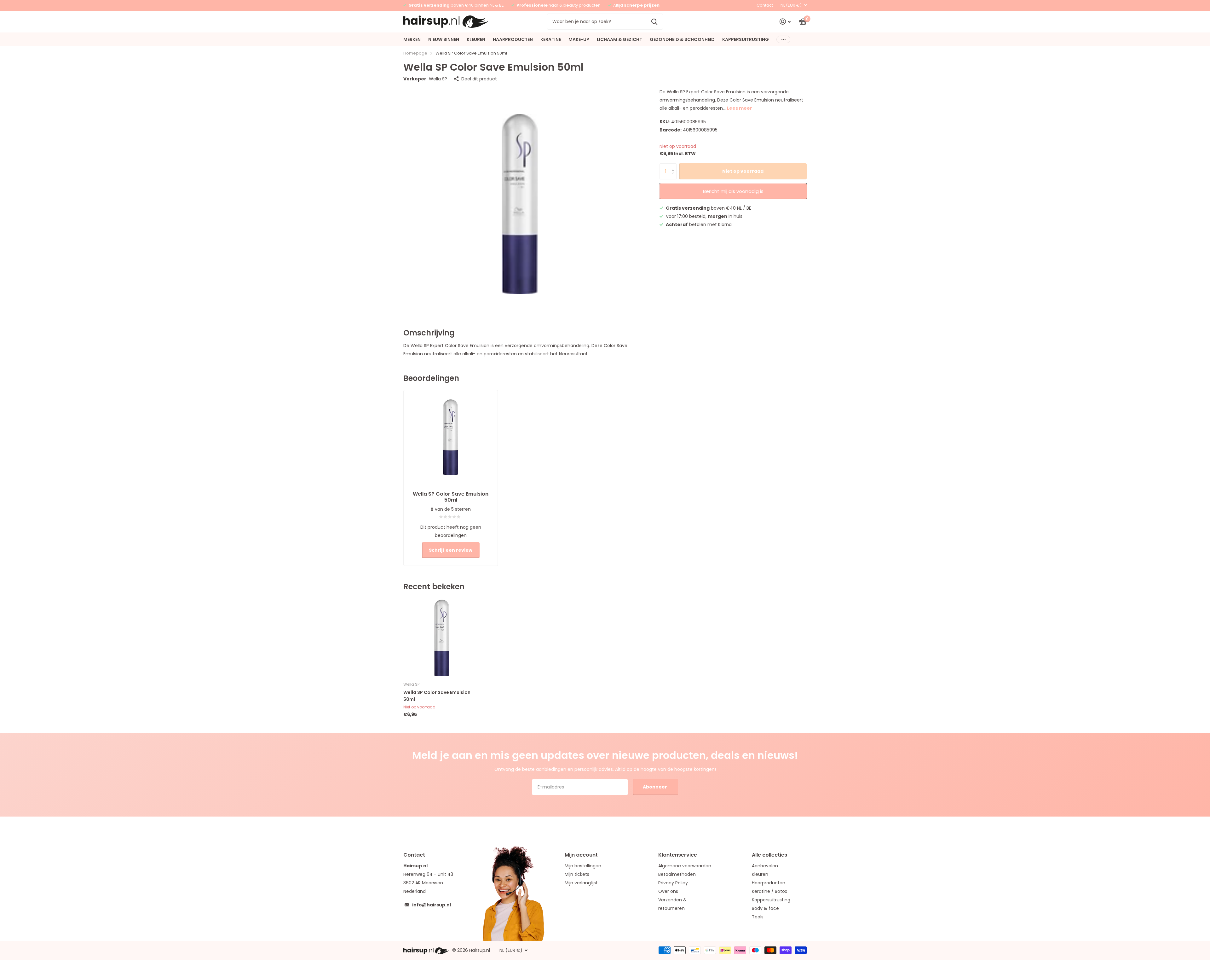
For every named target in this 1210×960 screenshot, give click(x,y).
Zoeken (654, 21)
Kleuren (760, 874)
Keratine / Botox (769, 891)
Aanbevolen (765, 866)
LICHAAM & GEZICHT (619, 39)
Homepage (415, 53)
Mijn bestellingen (583, 866)
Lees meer (739, 108)
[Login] (785, 22)
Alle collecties (769, 854)
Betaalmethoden (677, 874)
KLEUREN (476, 39)
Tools (757, 917)
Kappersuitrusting (771, 900)
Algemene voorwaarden (684, 866)
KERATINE (550, 39)
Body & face (765, 908)
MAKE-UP (578, 39)
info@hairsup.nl (431, 905)
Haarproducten (768, 883)
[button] (674, 165)
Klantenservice (677, 854)
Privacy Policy (673, 883)
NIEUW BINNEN (443, 39)
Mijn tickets (577, 874)
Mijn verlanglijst (581, 883)
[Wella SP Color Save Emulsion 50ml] (441, 638)
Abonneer (655, 787)
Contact (765, 5)
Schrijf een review (450, 550)
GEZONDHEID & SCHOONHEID (682, 39)
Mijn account (581, 854)
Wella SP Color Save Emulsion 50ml (436, 695)
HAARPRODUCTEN (513, 39)
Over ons (668, 891)
